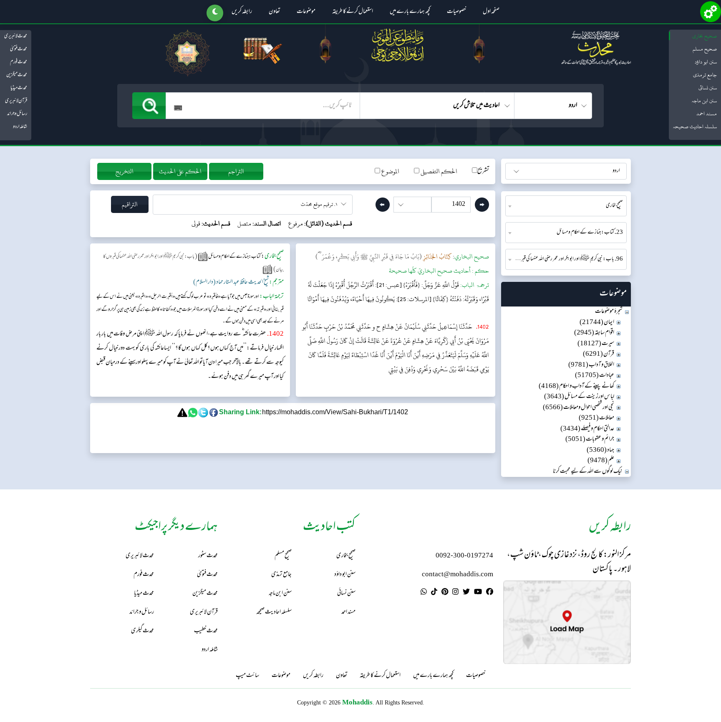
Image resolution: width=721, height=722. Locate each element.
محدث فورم (18, 62)
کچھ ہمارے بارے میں (410, 12)
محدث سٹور (208, 556)
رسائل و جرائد (17, 114)
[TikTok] (434, 593)
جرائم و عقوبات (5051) (589, 439)
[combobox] (566, 205)
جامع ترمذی (705, 75)
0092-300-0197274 (464, 556)
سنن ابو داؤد (706, 62)
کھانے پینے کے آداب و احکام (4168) (576, 386)
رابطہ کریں (242, 12)
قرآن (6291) (598, 354)
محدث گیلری (142, 631)
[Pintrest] (444, 593)
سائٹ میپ (247, 676)
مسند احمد (706, 114)
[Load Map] (567, 622)
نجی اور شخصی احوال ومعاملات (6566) (578, 408)
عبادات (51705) (594, 376)
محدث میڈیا (18, 88)
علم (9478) (600, 461)
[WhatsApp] (424, 593)
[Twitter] (466, 593)
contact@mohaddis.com (457, 575)
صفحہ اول (491, 12)
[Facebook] (489, 593)
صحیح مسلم (705, 49)
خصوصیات (456, 12)
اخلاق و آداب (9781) (591, 365)
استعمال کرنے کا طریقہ (352, 12)
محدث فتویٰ (18, 49)
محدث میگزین (16, 75)
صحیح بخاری (704, 36)
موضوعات (306, 12)
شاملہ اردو (20, 127)
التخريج (125, 171)
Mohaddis (357, 702)
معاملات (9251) (596, 418)
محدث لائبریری (15, 36)
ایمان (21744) (597, 323)
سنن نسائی (707, 88)
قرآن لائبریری (16, 101)
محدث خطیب (206, 631)
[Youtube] (478, 593)
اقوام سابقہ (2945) (594, 333)
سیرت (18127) (595, 344)
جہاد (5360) (600, 450)
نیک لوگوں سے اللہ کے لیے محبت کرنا (588, 472)
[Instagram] (455, 593)
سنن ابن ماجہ (704, 101)
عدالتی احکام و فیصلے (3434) (587, 429)
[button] (215, 13)
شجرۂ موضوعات (609, 312)
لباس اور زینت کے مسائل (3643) (579, 397)
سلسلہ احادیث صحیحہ (695, 127)
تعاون (274, 12)
